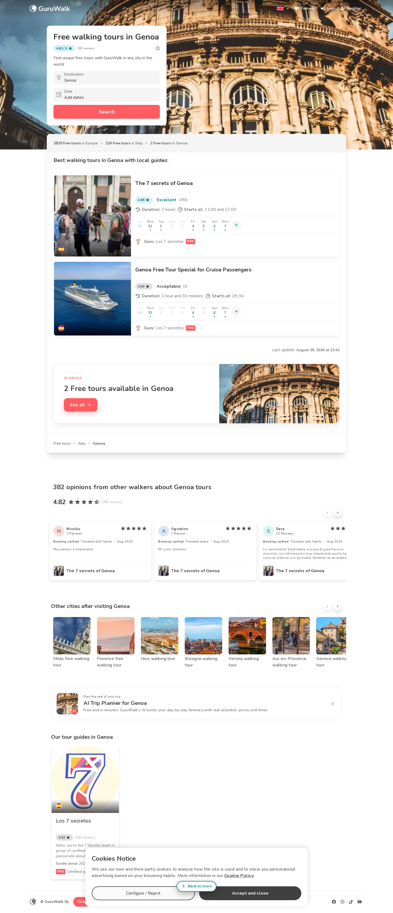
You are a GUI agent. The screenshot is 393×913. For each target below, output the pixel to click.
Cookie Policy (239, 876)
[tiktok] (351, 902)
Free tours (62, 443)
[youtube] (359, 902)
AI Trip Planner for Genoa (115, 703)
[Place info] (158, 48)
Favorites (309, 8)
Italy (82, 443)
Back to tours (200, 886)
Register (354, 8)
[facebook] (334, 902)
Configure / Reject (143, 893)
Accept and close (250, 893)
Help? (83, 901)
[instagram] (342, 902)
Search (107, 112)
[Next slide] (337, 512)
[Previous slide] (327, 512)
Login (331, 8)
